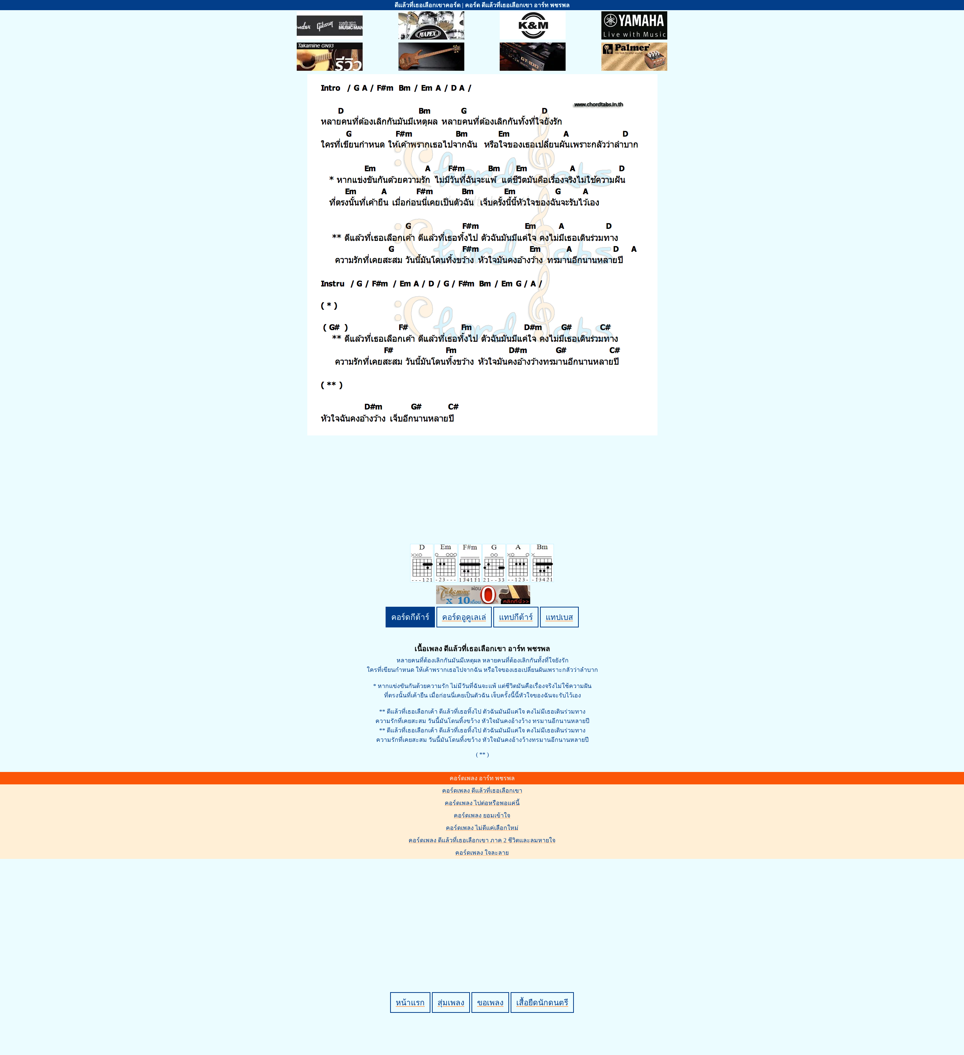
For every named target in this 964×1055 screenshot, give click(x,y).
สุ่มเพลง (451, 1002)
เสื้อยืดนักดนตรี (542, 1002)
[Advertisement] (483, 912)
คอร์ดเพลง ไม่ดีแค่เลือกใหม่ (482, 828)
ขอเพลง (490, 1002)
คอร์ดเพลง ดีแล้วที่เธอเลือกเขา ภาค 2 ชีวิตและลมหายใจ (482, 840)
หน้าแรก (410, 1002)
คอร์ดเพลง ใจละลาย (482, 852)
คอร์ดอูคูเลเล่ (464, 617)
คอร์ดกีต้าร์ (410, 617)
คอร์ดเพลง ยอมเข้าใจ (482, 815)
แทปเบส (559, 617)
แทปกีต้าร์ (516, 617)
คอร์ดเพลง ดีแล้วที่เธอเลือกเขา (482, 790)
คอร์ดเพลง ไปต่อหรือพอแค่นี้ (482, 803)
